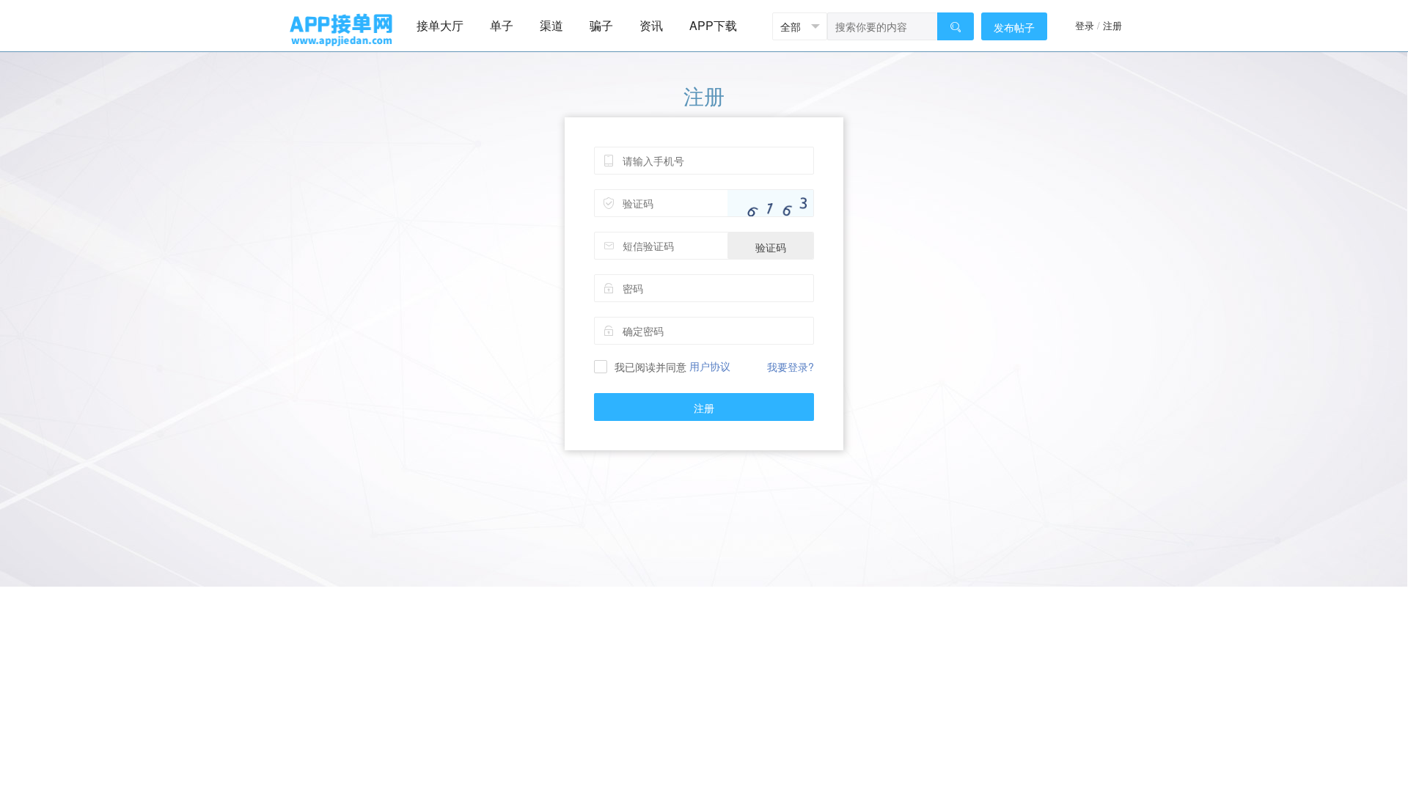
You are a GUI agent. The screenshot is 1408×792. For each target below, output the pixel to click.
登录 (1084, 25)
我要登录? (790, 366)
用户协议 (709, 366)
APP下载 (713, 25)
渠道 (551, 25)
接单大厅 (440, 25)
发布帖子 (1014, 27)
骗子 (601, 25)
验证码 (770, 247)
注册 (1112, 25)
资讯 (651, 25)
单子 (501, 25)
